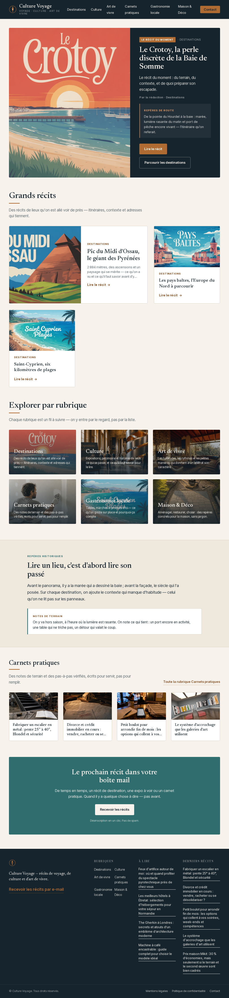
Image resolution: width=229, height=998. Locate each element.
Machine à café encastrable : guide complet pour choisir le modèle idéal (155, 951)
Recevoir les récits (114, 809)
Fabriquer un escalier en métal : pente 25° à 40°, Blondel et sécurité (200, 873)
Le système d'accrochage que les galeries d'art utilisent (199, 940)
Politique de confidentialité (188, 991)
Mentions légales (157, 991)
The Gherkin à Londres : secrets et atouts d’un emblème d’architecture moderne (156, 929)
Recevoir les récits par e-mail (36, 889)
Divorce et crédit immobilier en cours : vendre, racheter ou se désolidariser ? (199, 893)
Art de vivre (111, 9)
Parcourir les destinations (164, 162)
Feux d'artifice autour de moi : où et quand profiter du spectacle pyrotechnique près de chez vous (156, 877)
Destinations (76, 9)
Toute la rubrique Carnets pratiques (191, 682)
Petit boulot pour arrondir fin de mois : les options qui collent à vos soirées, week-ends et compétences (201, 917)
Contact (210, 9)
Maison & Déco (185, 9)
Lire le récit (153, 149)
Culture (96, 9)
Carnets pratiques (132, 9)
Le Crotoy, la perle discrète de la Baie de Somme (173, 58)
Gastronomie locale (160, 9)
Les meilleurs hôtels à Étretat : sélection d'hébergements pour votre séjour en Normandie (154, 904)
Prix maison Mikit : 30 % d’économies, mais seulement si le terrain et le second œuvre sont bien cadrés (201, 962)
